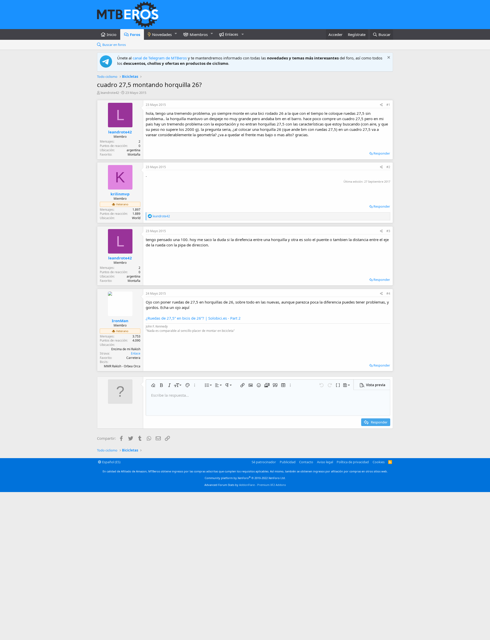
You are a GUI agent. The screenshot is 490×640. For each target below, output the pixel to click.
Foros (135, 34)
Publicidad (288, 462)
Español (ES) (110, 462)
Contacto (306, 462)
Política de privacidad (353, 462)
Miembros (199, 34)
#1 (388, 105)
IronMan (120, 320)
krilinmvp (120, 193)
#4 (388, 293)
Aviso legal (325, 462)
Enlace (135, 353)
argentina (133, 150)
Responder (381, 153)
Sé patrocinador (264, 462)
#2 (388, 167)
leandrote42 (110, 92)
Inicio (111, 34)
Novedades (162, 34)
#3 (388, 231)
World (136, 218)
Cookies (379, 462)
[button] (175, 33)
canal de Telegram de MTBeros (160, 57)
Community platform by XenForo (245, 478)
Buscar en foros (114, 44)
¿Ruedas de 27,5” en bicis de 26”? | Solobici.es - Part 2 (193, 318)
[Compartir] (381, 105)
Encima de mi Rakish (125, 349)
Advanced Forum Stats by (245, 485)
